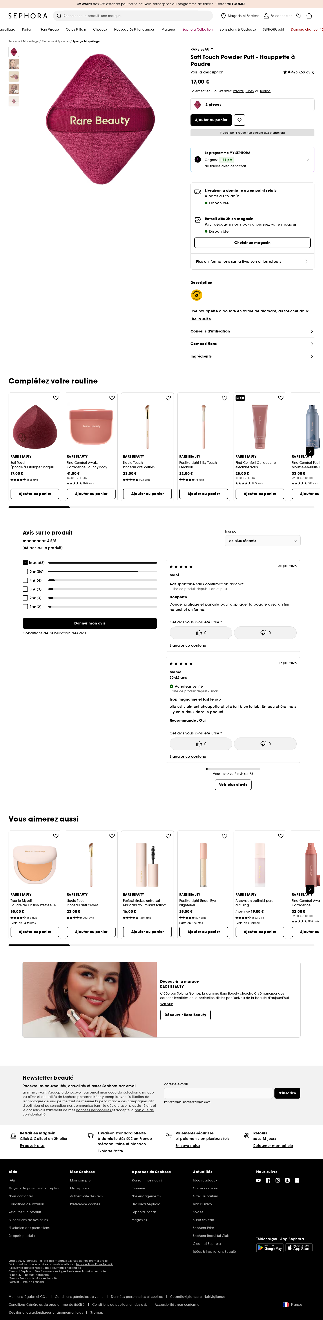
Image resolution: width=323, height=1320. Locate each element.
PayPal (238, 91)
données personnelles (94, 1110)
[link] (90, 623)
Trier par (231, 531)
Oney (250, 91)
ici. (107, 1260)
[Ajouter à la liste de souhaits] (55, 398)
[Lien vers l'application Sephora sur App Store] (299, 1247)
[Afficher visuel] (14, 52)
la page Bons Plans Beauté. (94, 1264)
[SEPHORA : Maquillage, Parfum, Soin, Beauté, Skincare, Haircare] (28, 15)
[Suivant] (310, 451)
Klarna (265, 91)
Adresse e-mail (176, 1084)
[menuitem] (239, 16)
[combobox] (262, 540)
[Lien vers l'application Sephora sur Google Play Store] (270, 1247)
